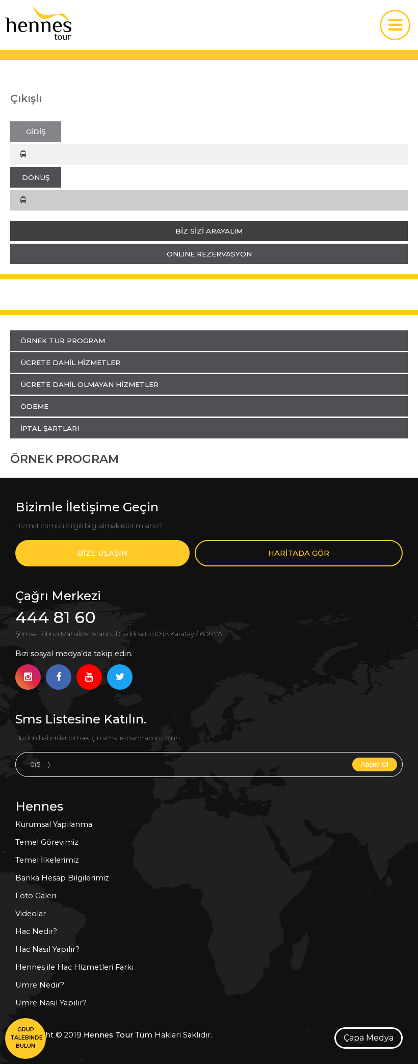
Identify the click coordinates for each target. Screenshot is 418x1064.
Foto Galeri (35, 895)
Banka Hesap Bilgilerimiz (62, 878)
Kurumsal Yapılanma (53, 824)
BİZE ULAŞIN (102, 553)
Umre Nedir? (39, 985)
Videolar (30, 913)
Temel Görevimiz (47, 842)
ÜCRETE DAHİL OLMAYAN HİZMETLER (89, 384)
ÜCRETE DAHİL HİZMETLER (70, 362)
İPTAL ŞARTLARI (49, 428)
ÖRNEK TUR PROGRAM (62, 340)
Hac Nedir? (36, 931)
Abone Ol (374, 764)
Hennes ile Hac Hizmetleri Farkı (74, 967)
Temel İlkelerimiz (47, 860)
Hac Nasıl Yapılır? (47, 949)
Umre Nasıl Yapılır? (51, 1002)
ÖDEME (34, 406)
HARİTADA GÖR (298, 553)
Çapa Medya (369, 1038)
